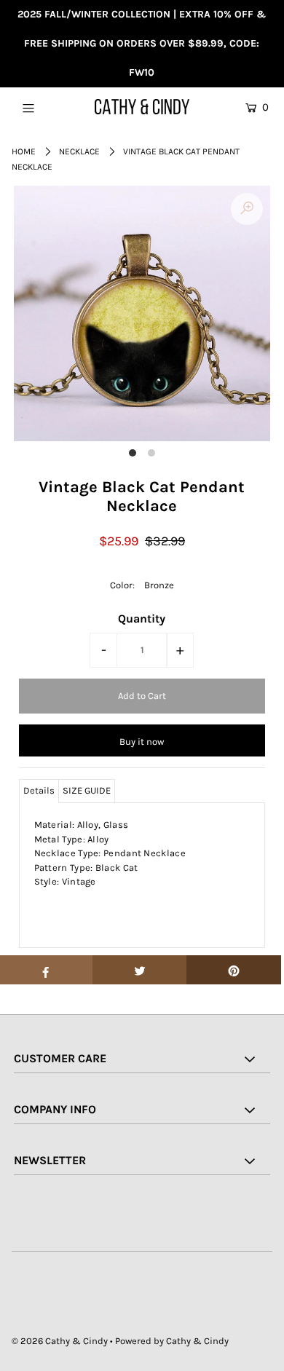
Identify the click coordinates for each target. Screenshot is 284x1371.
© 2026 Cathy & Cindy (60, 1340)
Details (39, 790)
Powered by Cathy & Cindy (172, 1340)
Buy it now (141, 741)
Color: (122, 585)
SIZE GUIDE (87, 790)
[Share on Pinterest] (233, 969)
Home (24, 151)
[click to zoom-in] (247, 209)
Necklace (79, 151)
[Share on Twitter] (139, 969)
